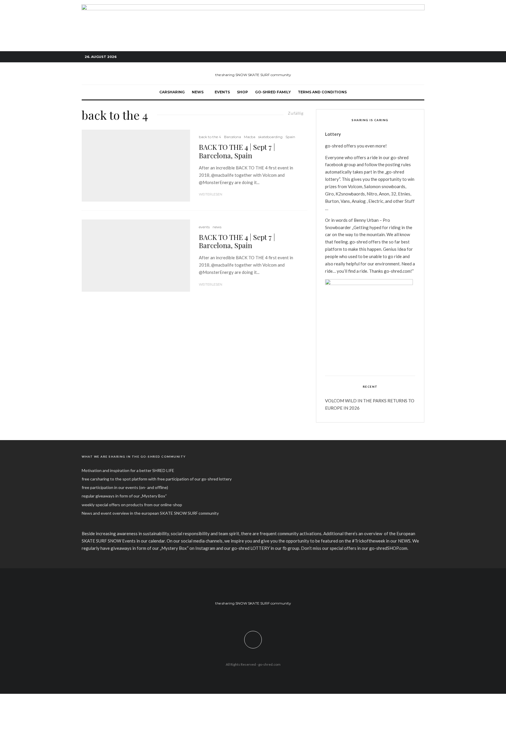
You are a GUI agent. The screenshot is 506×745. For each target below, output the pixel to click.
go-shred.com (269, 664)
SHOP (242, 92)
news (217, 227)
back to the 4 (210, 137)
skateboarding (270, 137)
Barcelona (232, 137)
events (222, 92)
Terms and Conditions (322, 92)
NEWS (198, 92)
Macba (249, 137)
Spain (290, 137)
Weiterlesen (210, 194)
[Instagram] (402, 57)
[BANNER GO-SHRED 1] (253, 7)
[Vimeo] (411, 57)
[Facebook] (393, 57)
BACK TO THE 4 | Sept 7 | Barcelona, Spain (237, 151)
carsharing (172, 92)
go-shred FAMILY (273, 92)
